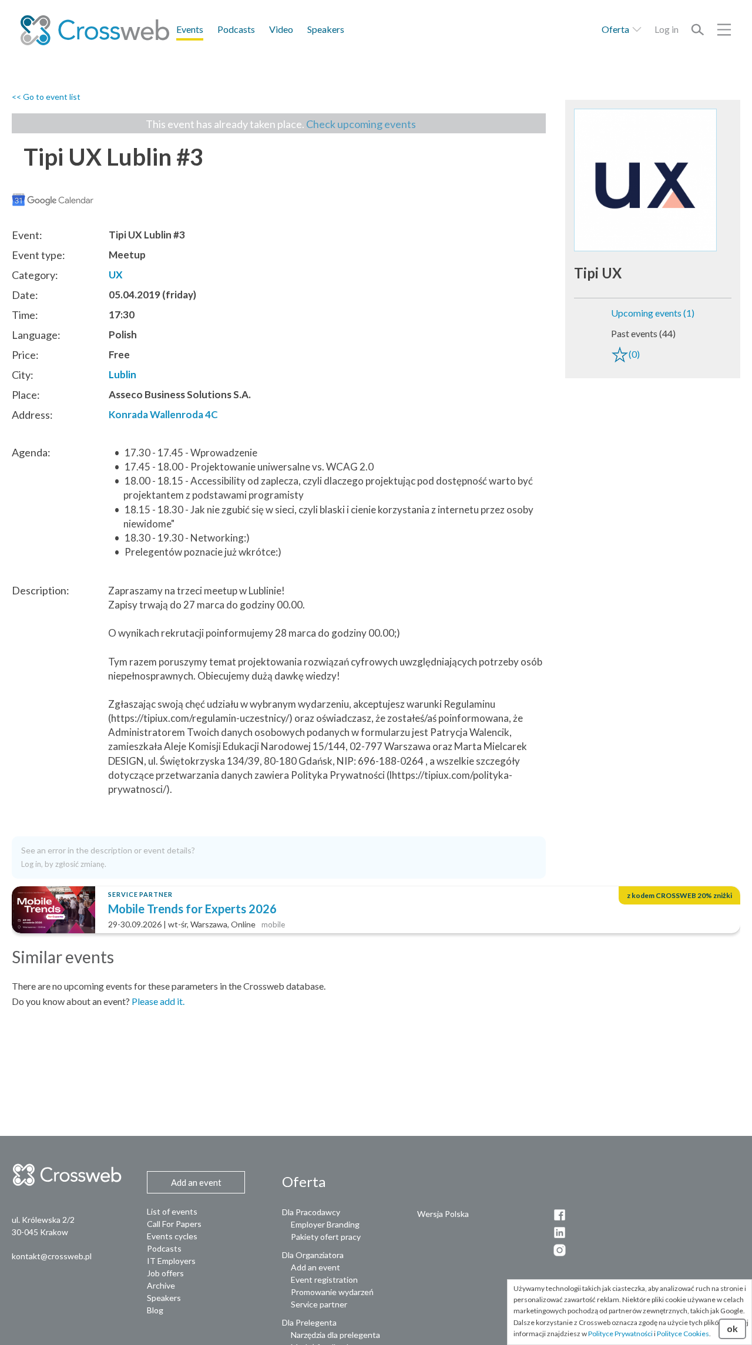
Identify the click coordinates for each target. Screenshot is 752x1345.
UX (116, 274)
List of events (172, 1211)
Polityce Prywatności (620, 1333)
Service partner (319, 1304)
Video (281, 29)
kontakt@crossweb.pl (52, 1256)
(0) (634, 353)
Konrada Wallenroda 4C (163, 414)
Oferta (616, 29)
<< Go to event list (46, 97)
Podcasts (236, 29)
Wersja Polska (443, 1214)
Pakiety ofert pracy (326, 1237)
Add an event (315, 1267)
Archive (161, 1285)
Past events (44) (643, 333)
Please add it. (158, 1001)
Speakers (325, 29)
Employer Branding (325, 1224)
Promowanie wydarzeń (332, 1292)
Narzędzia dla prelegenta (335, 1335)
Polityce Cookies (683, 1333)
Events (189, 29)
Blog (155, 1310)
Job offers (165, 1273)
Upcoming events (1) (652, 312)
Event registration (324, 1280)
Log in (666, 29)
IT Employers (171, 1261)
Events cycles (172, 1236)
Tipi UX (598, 272)
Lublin (122, 374)
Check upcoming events (361, 123)
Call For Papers (174, 1224)
